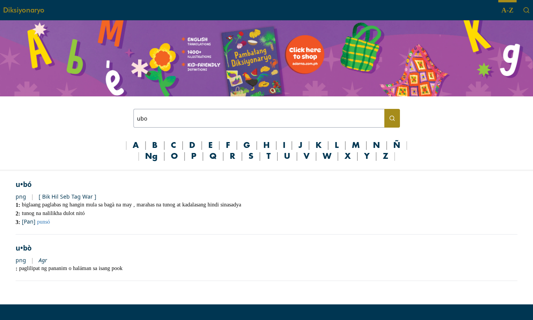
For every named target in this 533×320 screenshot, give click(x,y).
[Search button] (392, 118)
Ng (151, 156)
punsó (43, 222)
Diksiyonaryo (23, 10)
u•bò (24, 247)
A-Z (507, 10)
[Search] (526, 10)
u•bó (24, 184)
